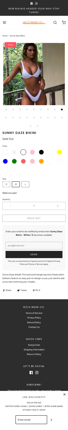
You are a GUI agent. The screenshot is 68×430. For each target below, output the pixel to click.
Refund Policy (34, 322)
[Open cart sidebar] (63, 22)
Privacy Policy (34, 317)
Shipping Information (34, 349)
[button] (34, 74)
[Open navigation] (4, 22)
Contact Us (34, 327)
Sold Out (34, 218)
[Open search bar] (55, 22)
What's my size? (9, 193)
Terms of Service (36, 264)
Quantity (6, 199)
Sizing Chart (34, 345)
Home (5, 36)
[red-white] (14, 152)
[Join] (51, 419)
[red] (23, 161)
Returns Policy (34, 354)
